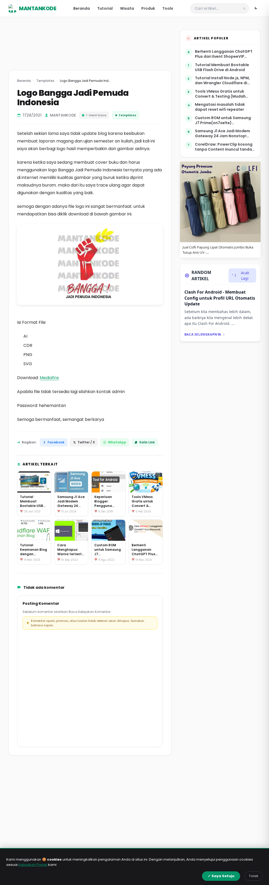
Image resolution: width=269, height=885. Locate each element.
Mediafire (49, 378)
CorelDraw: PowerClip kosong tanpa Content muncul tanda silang (223, 147)
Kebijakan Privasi (32, 864)
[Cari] (244, 8)
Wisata (127, 8)
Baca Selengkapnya (202, 334)
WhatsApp (117, 442)
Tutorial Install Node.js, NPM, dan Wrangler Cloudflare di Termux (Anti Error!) (222, 81)
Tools (167, 8)
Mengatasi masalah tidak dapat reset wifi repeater (220, 107)
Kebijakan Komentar (94, 612)
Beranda (81, 8)
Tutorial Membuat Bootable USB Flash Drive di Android (222, 67)
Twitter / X (86, 442)
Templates (45, 81)
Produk (148, 8)
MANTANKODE (37, 8)
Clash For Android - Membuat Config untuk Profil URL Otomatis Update (219, 298)
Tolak (253, 876)
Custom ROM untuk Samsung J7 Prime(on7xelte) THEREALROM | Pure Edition (223, 120)
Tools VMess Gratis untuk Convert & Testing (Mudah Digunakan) (220, 94)
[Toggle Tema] (256, 8)
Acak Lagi (245, 275)
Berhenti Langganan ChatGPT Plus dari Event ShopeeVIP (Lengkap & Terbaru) (223, 54)
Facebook (56, 442)
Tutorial (105, 8)
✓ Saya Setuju (221, 875)
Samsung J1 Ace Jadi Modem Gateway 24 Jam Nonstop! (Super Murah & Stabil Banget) (224, 134)
